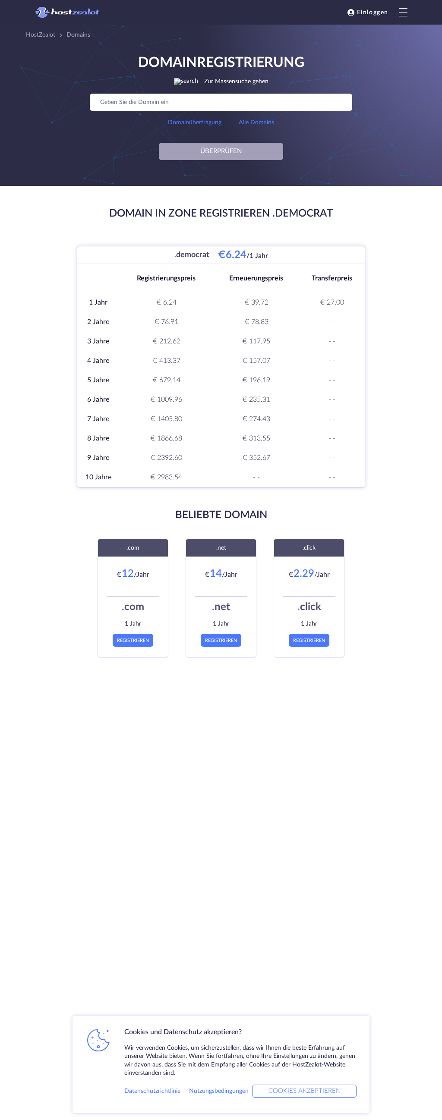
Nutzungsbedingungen (219, 1091)
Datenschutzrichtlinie (152, 1091)
